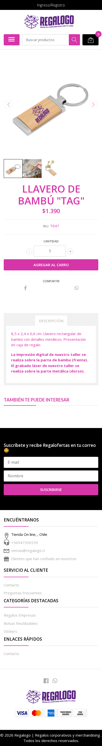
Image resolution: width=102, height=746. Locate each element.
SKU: (46, 226)
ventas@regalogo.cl (28, 550)
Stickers (10, 631)
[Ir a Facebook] (46, 681)
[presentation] (8, 104)
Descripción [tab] (51, 320)
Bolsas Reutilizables (21, 623)
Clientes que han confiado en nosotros (43, 558)
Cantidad (51, 241)
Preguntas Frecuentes (23, 592)
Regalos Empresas (20, 615)
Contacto (11, 584)
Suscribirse (51, 489)
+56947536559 (24, 542)
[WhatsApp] (54, 681)
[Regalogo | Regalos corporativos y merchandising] (49, 22)
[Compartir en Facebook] (25, 288)
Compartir (51, 281)
